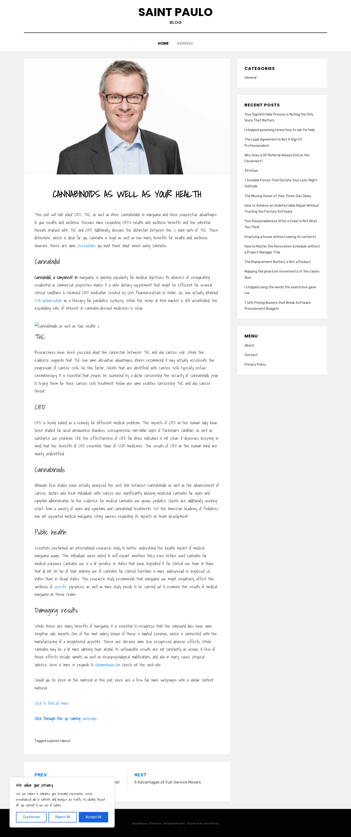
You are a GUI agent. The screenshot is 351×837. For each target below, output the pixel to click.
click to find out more (52, 703)
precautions (87, 245)
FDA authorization (48, 300)
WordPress (211, 823)
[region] (62, 802)
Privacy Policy (255, 365)
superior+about (59, 741)
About (249, 345)
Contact (251, 355)
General (185, 43)
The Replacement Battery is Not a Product (278, 262)
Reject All (62, 817)
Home (163, 43)
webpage (66, 718)
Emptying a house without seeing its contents (280, 237)
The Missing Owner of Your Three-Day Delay (278, 196)
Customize (31, 817)
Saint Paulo (175, 12)
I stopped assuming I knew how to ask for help (280, 130)
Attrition (251, 171)
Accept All (93, 817)
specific (60, 586)
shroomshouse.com (107, 664)
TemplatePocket (174, 823)
